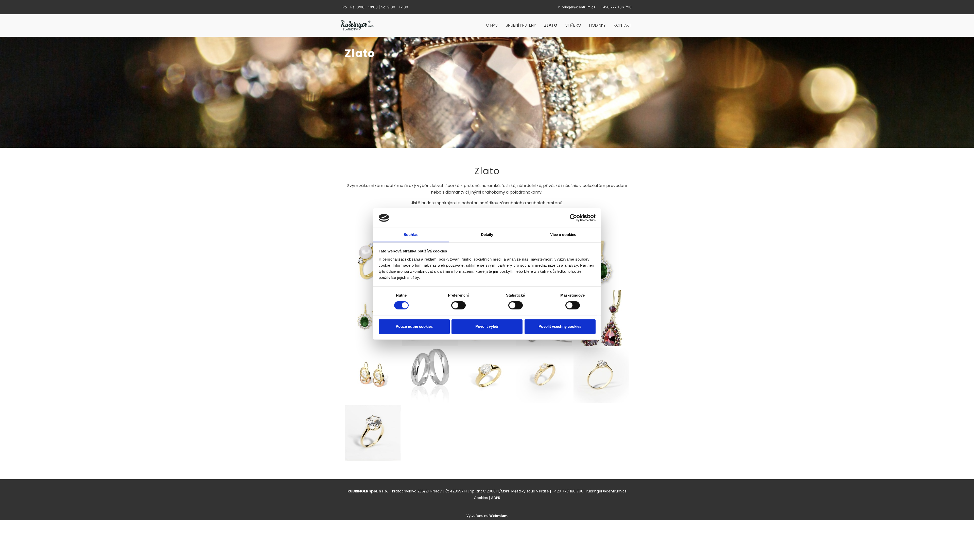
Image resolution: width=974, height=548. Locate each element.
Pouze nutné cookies (414, 326)
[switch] (458, 305)
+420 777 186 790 (616, 7)
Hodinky (597, 25)
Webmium (498, 515)
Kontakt (622, 25)
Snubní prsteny (521, 25)
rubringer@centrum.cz (577, 7)
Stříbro (573, 25)
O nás (492, 25)
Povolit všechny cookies (559, 326)
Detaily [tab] (487, 234)
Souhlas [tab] (411, 234)
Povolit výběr (487, 326)
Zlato (550, 25)
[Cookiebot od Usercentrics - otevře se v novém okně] (573, 218)
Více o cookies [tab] (563, 234)
